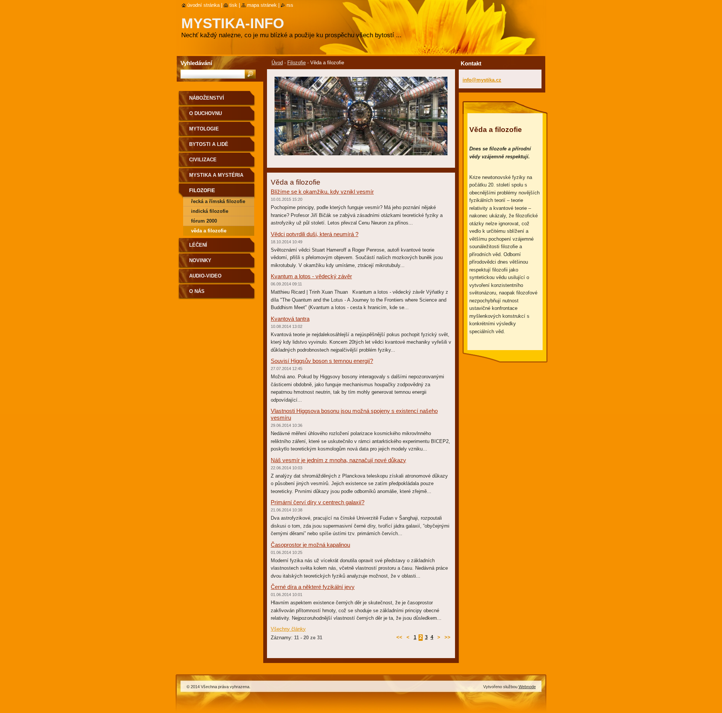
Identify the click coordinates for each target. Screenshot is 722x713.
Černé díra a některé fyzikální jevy (313, 587)
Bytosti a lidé (208, 144)
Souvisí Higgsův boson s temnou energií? (322, 361)
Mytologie (204, 129)
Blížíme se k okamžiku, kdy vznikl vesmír (322, 191)
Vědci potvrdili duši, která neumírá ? (314, 234)
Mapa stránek (262, 5)
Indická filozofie (209, 211)
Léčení (198, 245)
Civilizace (203, 159)
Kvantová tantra (290, 319)
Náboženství (206, 98)
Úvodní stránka (203, 5)
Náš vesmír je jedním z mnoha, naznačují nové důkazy (338, 460)
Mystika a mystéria (216, 175)
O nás (197, 291)
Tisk (233, 5)
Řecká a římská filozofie (218, 201)
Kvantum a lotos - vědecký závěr (311, 276)
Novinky (200, 260)
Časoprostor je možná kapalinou (310, 545)
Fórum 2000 (204, 221)
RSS (290, 5)
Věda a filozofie (208, 231)
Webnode (527, 686)
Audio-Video (205, 276)
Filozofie (296, 62)
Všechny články (288, 629)
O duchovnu (205, 113)
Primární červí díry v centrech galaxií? (317, 502)
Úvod (277, 62)
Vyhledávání (196, 63)
